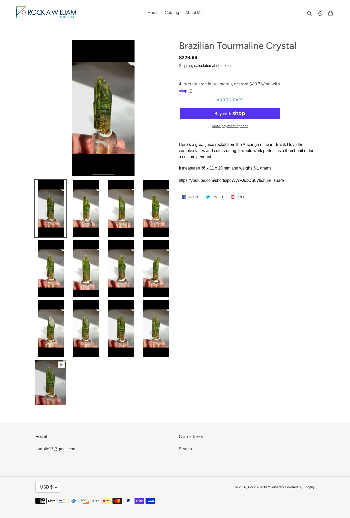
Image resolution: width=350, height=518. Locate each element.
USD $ (46, 487)
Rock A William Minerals (266, 487)
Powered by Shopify (300, 487)
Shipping (186, 65)
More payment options (230, 126)
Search (185, 449)
